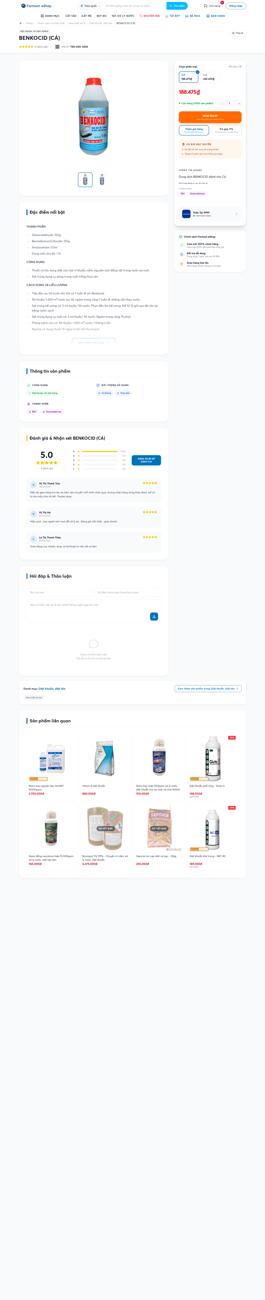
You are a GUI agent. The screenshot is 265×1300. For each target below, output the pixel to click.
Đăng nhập (235, 5)
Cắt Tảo (70, 16)
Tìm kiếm (179, 5)
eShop (29, 23)
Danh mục (52, 16)
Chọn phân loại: (188, 66)
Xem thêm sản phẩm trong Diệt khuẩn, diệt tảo (206, 688)
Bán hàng (218, 16)
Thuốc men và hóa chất (51, 23)
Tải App (175, 16)
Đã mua (195, 16)
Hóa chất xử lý (77, 23)
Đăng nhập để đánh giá (146, 460)
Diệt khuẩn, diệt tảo (100, 23)
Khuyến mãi (152, 16)
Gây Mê (86, 16)
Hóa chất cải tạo (34, 697)
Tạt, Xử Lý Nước (123, 16)
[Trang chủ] (20, 23)
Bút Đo (102, 16)
